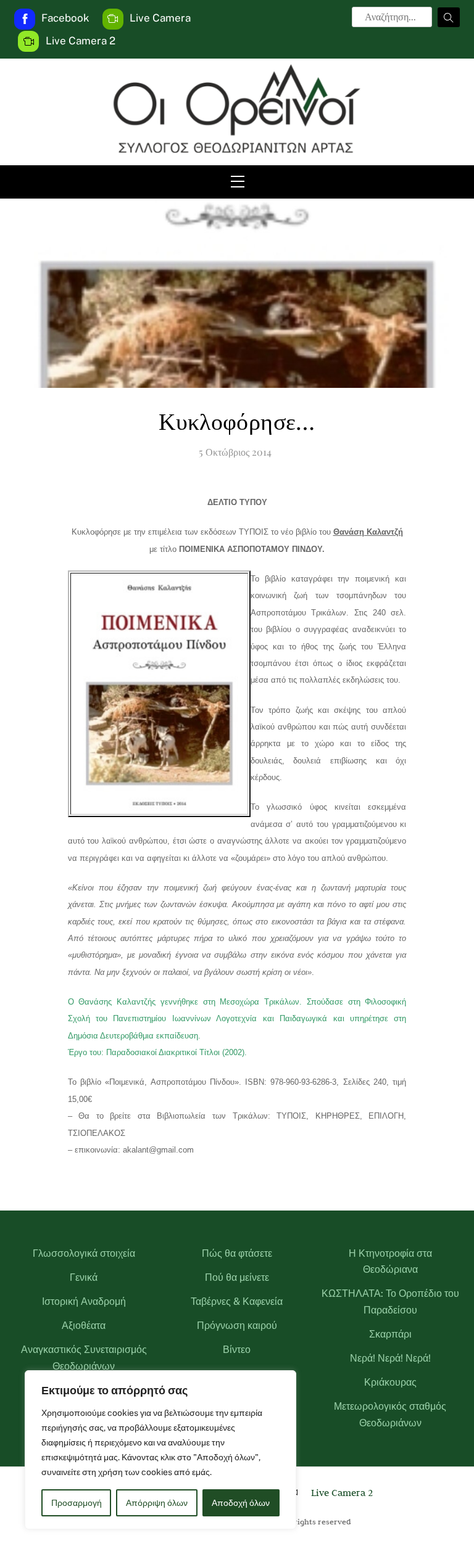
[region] (160, 1449)
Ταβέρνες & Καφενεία (237, 1301)
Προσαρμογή (76, 1503)
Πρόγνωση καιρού (237, 1325)
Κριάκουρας (390, 1382)
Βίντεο (237, 1349)
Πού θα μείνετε (237, 1277)
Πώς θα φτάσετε (237, 1253)
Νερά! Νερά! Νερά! (390, 1358)
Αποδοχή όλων (241, 1503)
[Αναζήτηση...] (449, 17)
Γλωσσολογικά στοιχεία (84, 1253)
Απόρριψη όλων (157, 1503)
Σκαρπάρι (390, 1334)
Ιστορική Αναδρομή (84, 1301)
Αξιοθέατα (84, 1325)
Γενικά (84, 1277)
